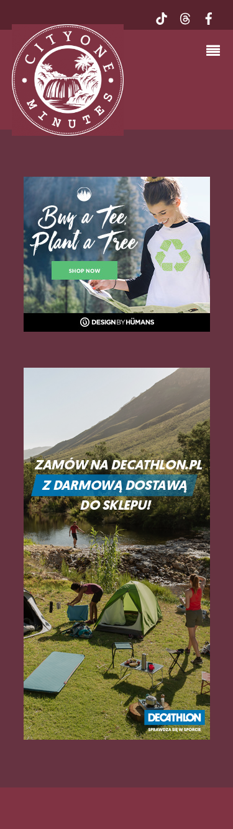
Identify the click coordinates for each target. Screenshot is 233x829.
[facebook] (208, 17)
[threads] (185, 17)
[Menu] (216, 52)
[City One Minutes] (68, 130)
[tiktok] (161, 17)
